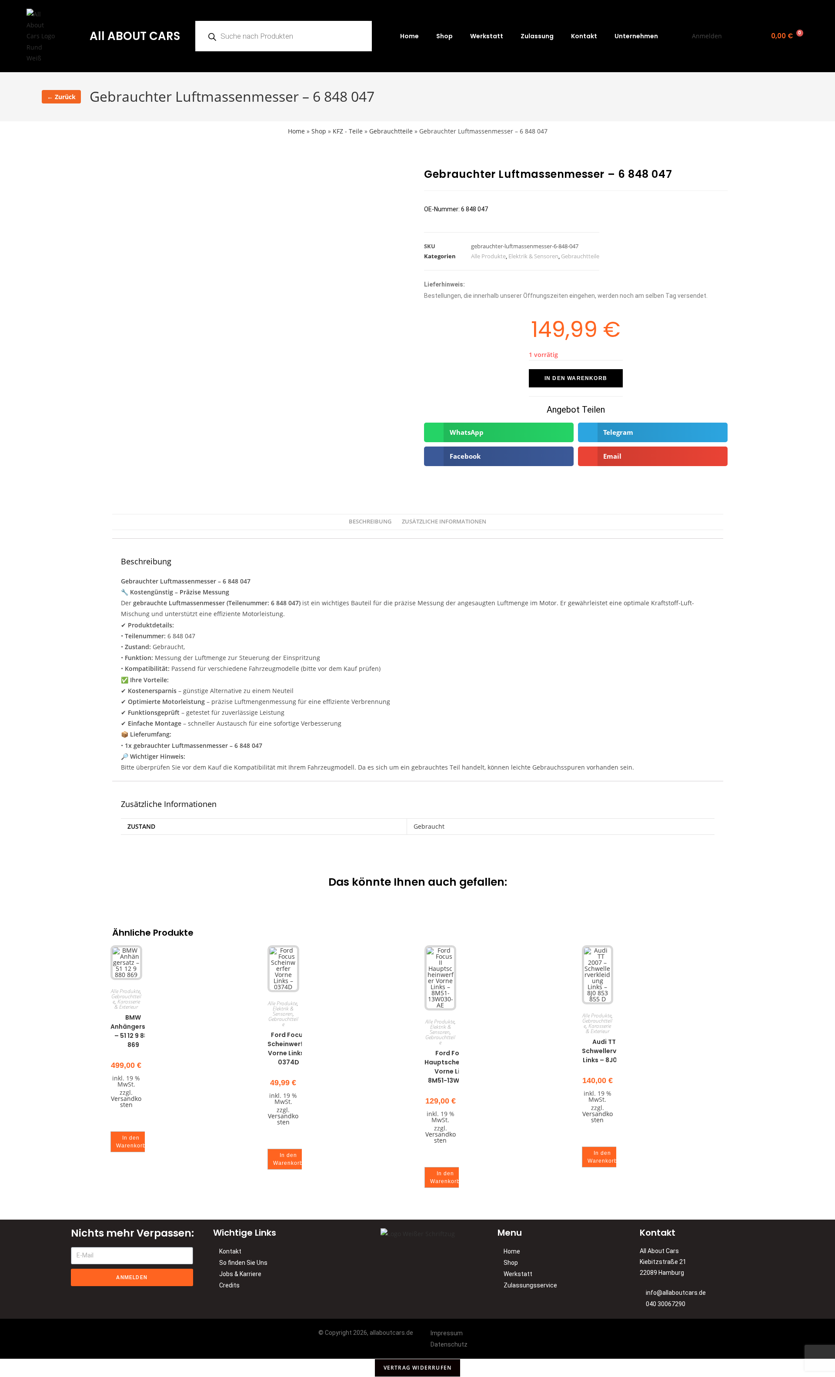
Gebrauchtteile (391, 131)
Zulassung (537, 36)
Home (409, 36)
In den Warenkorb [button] (131, 1142)
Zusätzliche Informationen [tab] (444, 521)
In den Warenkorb (575, 378)
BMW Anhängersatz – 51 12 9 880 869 (133, 1031)
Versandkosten (126, 1101)
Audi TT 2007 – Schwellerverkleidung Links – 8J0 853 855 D (616, 1050)
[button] (499, 432)
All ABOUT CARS (135, 36)
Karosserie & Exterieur (127, 1004)
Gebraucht (429, 826)
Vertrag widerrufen (418, 1367)
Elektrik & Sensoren (533, 256)
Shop (444, 36)
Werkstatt (486, 36)
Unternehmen (636, 36)
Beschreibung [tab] (370, 521)
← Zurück (61, 97)
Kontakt (584, 36)
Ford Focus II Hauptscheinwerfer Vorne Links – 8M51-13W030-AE (455, 1067)
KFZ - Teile (348, 131)
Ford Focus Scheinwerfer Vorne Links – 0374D (288, 1048)
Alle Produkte (488, 256)
